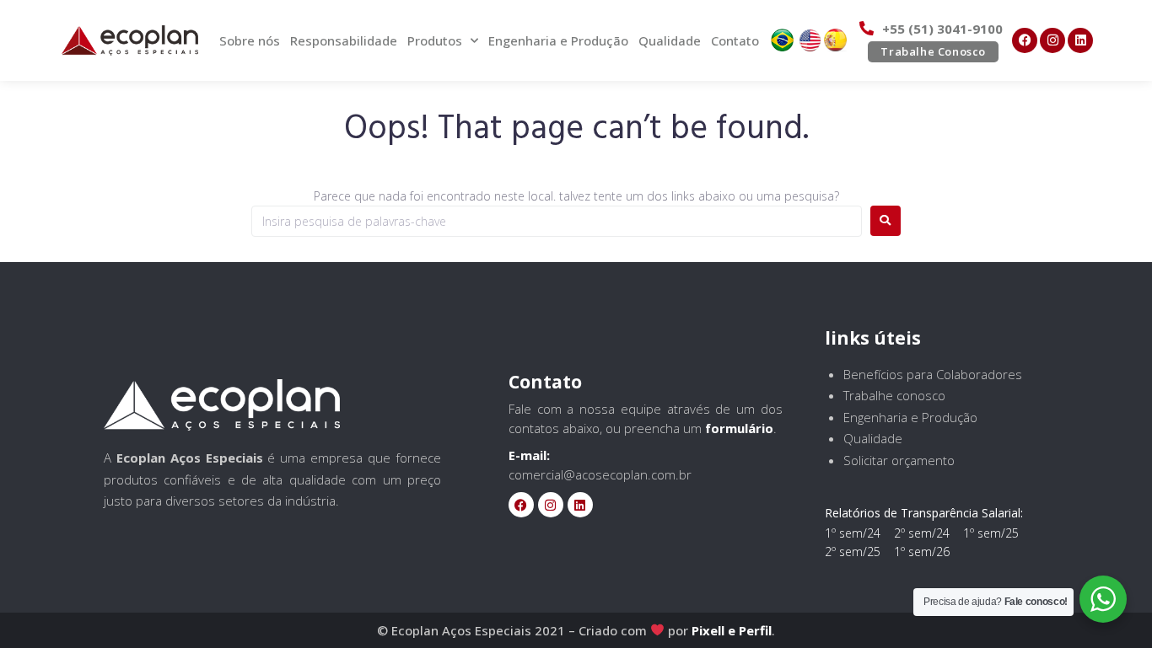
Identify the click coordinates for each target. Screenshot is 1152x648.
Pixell (708, 630)
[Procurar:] (556, 221)
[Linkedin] (1080, 40)
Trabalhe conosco (894, 395)
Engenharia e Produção (558, 40)
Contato (735, 40)
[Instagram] (1052, 40)
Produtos (434, 40)
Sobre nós (249, 40)
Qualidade (669, 40)
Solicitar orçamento (899, 460)
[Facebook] (1024, 40)
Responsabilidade (343, 40)
